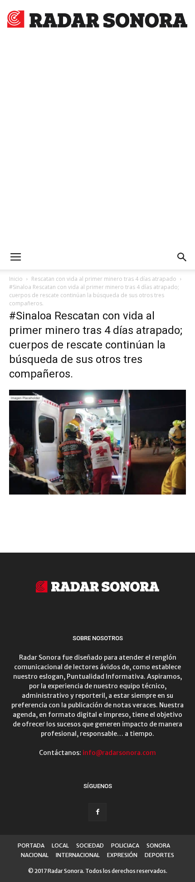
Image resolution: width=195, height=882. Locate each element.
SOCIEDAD (90, 845)
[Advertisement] (97, 142)
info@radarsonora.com (119, 753)
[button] (182, 257)
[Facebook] (97, 812)
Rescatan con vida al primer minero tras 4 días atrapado (103, 279)
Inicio (16, 279)
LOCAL (60, 845)
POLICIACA (125, 845)
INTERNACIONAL (78, 855)
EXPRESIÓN (122, 855)
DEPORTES (159, 855)
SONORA (158, 845)
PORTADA (31, 845)
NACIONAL (35, 855)
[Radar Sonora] (97, 20)
